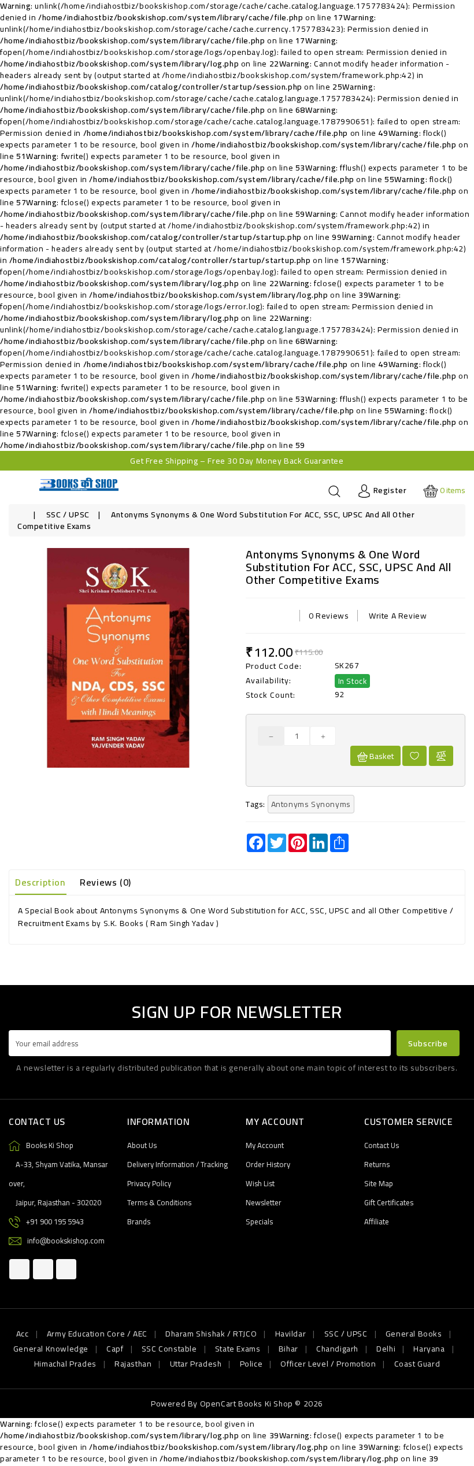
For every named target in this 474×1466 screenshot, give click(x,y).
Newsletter (264, 1202)
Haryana (429, 1348)
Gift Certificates (388, 1202)
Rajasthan (132, 1363)
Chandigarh (337, 1348)
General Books (414, 1333)
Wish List (260, 1183)
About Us (142, 1145)
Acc (22, 1333)
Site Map (378, 1183)
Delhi (385, 1348)
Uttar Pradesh (196, 1363)
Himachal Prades (65, 1363)
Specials (259, 1221)
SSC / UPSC (68, 514)
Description (40, 882)
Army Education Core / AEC (97, 1333)
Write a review (398, 615)
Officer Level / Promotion (328, 1363)
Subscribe (428, 1043)
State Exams (238, 1348)
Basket (381, 756)
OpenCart (218, 1403)
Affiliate (376, 1221)
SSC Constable (169, 1348)
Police (251, 1363)
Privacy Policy (149, 1183)
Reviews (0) (105, 882)
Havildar (290, 1333)
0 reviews (329, 615)
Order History (268, 1164)
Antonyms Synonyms (311, 804)
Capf (114, 1348)
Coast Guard (417, 1363)
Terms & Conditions (159, 1202)
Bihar (288, 1348)
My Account (265, 1145)
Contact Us (381, 1145)
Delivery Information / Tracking (177, 1164)
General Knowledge (50, 1348)
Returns (377, 1164)
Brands (138, 1221)
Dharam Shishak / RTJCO (211, 1333)
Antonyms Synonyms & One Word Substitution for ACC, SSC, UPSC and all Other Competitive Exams (215, 520)
